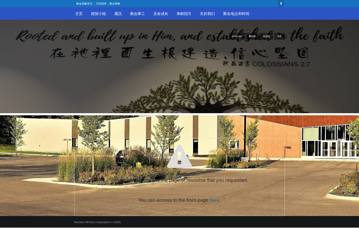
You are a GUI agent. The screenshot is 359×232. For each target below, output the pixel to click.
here (214, 199)
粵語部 (252, 36)
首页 (279, 36)
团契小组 (98, 13)
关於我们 (207, 13)
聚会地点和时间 (236, 13)
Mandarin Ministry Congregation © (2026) (97, 222)
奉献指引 (184, 13)
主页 (79, 13)
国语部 (266, 36)
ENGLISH (237, 36)
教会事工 (137, 13)
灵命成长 (160, 13)
